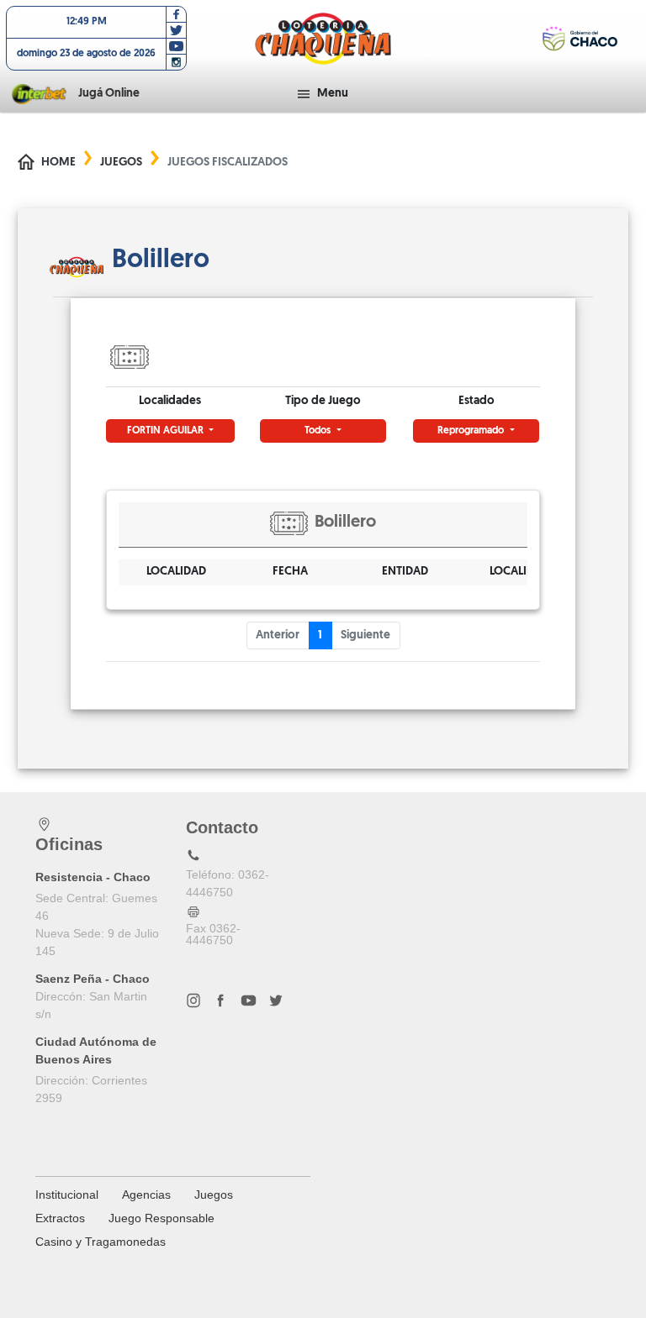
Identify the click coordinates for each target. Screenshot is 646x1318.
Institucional (66, 1194)
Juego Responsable (161, 1218)
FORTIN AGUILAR (166, 431)
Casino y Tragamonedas (100, 1241)
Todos (318, 431)
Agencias (146, 1194)
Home (58, 162)
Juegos (121, 162)
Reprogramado (471, 431)
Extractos (60, 1218)
